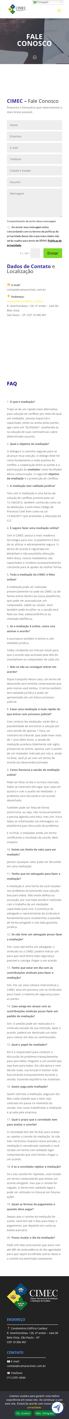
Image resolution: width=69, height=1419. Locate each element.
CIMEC (15, 100)
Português (42, 2)
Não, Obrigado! (45, 1413)
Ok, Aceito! (23, 1413)
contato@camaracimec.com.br (26, 1366)
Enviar (52, 253)
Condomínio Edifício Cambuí (25, 301)
